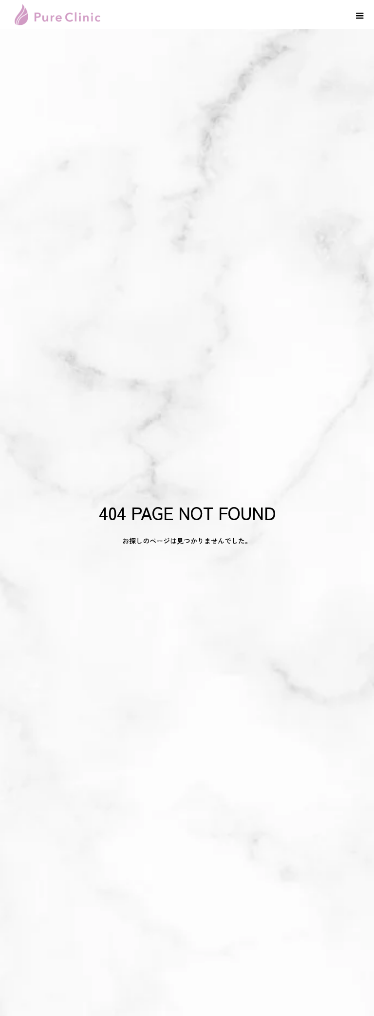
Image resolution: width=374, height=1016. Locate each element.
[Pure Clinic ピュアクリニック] (57, 14)
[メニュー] (359, 14)
